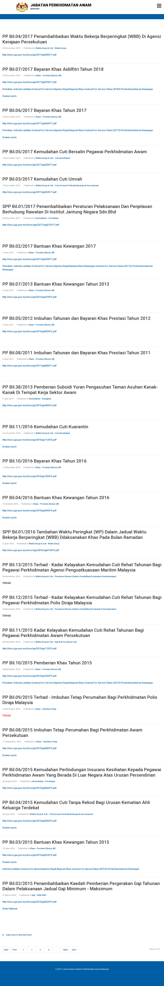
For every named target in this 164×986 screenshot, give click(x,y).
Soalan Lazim (9, 96)
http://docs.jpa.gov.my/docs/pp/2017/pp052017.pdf (29, 164)
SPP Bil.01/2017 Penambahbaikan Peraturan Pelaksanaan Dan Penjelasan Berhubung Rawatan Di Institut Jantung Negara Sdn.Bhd (77, 209)
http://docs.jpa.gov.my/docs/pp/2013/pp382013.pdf (29, 405)
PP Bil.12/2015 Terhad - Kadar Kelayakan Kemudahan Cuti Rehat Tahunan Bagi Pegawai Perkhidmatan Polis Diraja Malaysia (81, 600)
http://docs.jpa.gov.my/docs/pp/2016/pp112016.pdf (29, 439)
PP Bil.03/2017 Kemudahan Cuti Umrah (42, 179)
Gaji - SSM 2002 (39, 895)
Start (6, 950)
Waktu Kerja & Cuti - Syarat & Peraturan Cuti (56, 642)
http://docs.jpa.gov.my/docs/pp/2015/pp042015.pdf (29, 821)
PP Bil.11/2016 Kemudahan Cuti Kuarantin (45, 426)
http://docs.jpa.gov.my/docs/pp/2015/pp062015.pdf (29, 788)
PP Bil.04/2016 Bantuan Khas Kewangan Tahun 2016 (55, 497)
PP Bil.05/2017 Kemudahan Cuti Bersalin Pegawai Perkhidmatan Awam (74, 151)
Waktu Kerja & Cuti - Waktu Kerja (51, 48)
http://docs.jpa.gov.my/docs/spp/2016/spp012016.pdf (30, 550)
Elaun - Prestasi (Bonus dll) (48, 75)
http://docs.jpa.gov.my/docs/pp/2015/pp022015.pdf (29, 902)
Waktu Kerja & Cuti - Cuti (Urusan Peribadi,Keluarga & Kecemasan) (67, 185)
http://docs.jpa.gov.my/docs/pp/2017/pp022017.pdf (29, 259)
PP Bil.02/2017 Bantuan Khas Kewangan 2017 (49, 246)
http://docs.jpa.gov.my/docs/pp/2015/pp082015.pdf (29, 748)
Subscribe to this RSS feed (19, 935)
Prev (14, 950)
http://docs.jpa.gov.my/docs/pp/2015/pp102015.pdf (29, 676)
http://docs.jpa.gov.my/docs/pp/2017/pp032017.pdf (29, 192)
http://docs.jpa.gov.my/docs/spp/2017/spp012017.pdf (30, 224)
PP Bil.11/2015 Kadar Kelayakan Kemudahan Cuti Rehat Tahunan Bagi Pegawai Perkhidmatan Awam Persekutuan (73, 633)
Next (65, 950)
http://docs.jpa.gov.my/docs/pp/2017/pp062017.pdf (29, 123)
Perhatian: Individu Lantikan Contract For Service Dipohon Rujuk (35, 683)
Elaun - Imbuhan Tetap (46, 709)
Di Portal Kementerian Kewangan (135, 683)
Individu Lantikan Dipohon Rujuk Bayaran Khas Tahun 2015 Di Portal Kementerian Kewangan (70, 869)
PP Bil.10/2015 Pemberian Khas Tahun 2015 (47, 662)
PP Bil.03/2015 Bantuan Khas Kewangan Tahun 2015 (55, 842)
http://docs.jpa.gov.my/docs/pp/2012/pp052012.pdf (29, 331)
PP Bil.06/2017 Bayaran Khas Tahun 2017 (44, 110)
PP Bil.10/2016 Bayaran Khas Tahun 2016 (44, 461)
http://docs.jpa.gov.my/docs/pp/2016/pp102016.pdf (29, 476)
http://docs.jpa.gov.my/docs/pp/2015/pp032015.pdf (29, 855)
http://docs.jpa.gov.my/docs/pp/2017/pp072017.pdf (29, 82)
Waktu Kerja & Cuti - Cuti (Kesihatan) (53, 158)
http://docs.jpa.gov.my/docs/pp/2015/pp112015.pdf (29, 648)
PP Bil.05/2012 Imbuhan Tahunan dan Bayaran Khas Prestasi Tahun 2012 (76, 318)
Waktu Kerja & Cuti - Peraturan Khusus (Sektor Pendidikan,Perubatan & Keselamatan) (76, 576)
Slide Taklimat (9, 908)
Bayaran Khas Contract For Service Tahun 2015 (93, 683)
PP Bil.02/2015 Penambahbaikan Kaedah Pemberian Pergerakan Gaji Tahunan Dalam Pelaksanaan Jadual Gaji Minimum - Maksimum (81, 886)
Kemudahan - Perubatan (47, 218)
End (74, 950)
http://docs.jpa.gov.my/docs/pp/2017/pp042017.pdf (29, 54)
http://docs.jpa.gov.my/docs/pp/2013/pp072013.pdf (29, 297)
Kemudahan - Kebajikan (40, 399)
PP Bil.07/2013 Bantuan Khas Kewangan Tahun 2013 (55, 284)
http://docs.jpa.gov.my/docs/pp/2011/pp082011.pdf (29, 365)
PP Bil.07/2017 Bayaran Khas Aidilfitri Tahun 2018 (53, 69)
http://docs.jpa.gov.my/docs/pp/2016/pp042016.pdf (29, 510)
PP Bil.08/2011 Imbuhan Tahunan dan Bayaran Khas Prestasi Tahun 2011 (76, 352)
